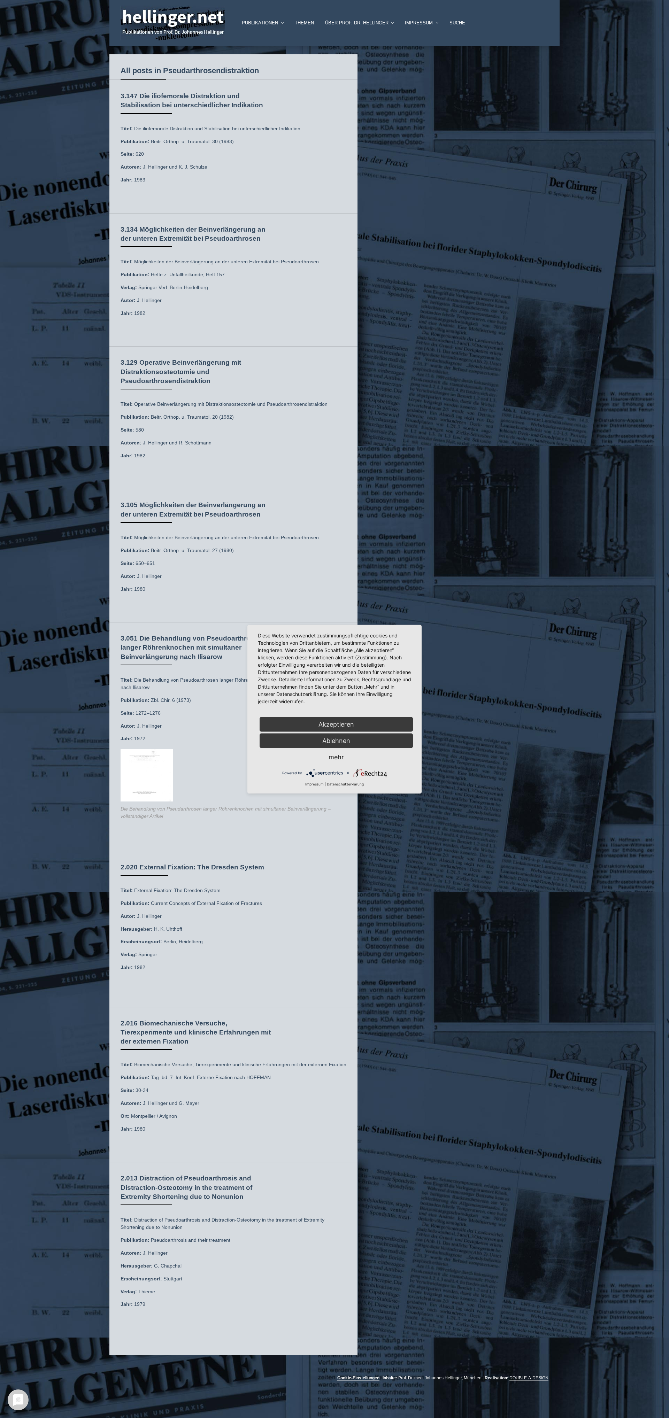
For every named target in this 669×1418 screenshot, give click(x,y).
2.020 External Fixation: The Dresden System (192, 867)
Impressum (314, 784)
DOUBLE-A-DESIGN (528, 1378)
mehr (336, 756)
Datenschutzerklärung (345, 784)
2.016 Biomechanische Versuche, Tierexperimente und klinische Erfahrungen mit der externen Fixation (196, 1032)
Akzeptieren (336, 724)
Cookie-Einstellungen (358, 1378)
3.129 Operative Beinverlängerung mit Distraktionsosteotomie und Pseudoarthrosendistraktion (181, 371)
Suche (457, 23)
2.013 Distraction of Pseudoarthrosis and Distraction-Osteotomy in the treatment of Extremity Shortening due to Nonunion (186, 1187)
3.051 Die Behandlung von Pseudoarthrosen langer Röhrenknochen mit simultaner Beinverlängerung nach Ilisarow (191, 647)
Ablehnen (336, 740)
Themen (304, 23)
